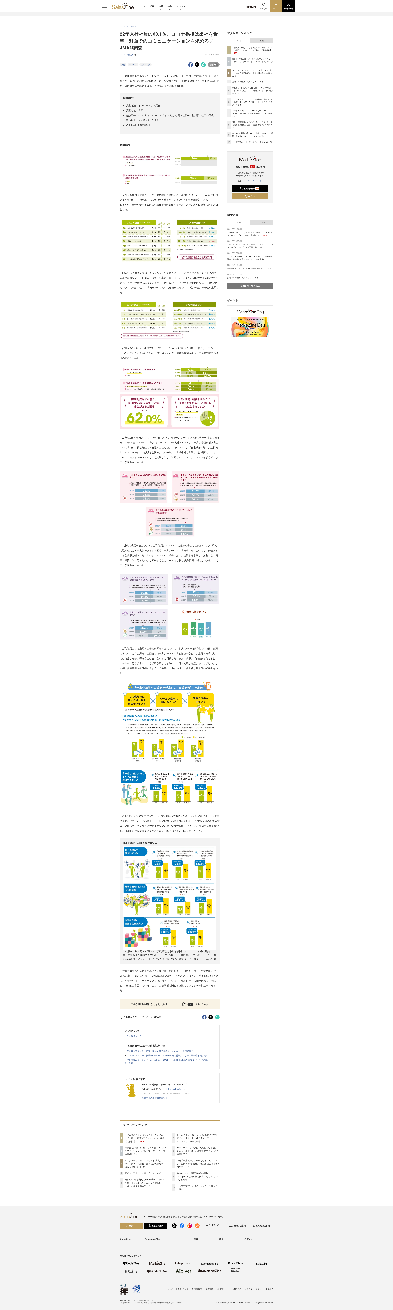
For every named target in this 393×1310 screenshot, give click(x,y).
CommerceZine (152, 1239)
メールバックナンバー (252, 180)
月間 (262, 40)
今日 (239, 40)
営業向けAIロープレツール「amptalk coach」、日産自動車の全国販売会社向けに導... (168, 1059)
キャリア (133, 64)
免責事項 (209, 1289)
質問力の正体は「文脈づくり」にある (143, 1173)
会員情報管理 (197, 1289)
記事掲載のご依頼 (261, 1225)
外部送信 (269, 1289)
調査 (123, 64)
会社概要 (220, 1289)
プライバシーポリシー (253, 1289)
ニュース (141, 6)
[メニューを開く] (104, 6)
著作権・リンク (182, 1289)
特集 (170, 6)
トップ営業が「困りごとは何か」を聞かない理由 (252, 141)
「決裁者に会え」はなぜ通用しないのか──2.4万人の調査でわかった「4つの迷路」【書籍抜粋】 (145, 1138)
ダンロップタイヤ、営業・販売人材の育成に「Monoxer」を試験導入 (160, 1050)
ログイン (251, 196)
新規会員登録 (251, 188)
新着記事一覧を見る (250, 285)
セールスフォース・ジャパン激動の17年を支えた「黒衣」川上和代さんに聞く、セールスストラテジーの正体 (197, 1138)
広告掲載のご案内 (237, 1225)
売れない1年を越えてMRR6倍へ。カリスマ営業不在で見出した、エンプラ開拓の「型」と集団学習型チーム (145, 1182)
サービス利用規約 (234, 1289)
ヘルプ (170, 1289)
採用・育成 (145, 64)
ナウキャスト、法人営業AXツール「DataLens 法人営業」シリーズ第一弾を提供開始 (167, 1055)
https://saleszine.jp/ (175, 1089)
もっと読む (130, 1063)
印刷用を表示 (130, 1017)
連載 (161, 6)
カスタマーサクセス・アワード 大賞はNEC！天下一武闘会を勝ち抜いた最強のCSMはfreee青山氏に (144, 1163)
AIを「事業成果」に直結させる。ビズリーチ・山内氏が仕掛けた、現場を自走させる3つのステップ (198, 1163)
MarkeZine (125, 1239)
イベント (181, 6)
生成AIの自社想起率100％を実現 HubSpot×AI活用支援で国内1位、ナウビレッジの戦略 (197, 1176)
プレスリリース (134, 1035)
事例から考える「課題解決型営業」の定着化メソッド (249, 268)
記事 (152, 6)
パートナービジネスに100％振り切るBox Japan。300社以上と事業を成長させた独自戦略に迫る (198, 1151)
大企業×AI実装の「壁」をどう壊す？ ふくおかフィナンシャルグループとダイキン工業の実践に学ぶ (146, 1151)
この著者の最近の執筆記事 (154, 1097)
